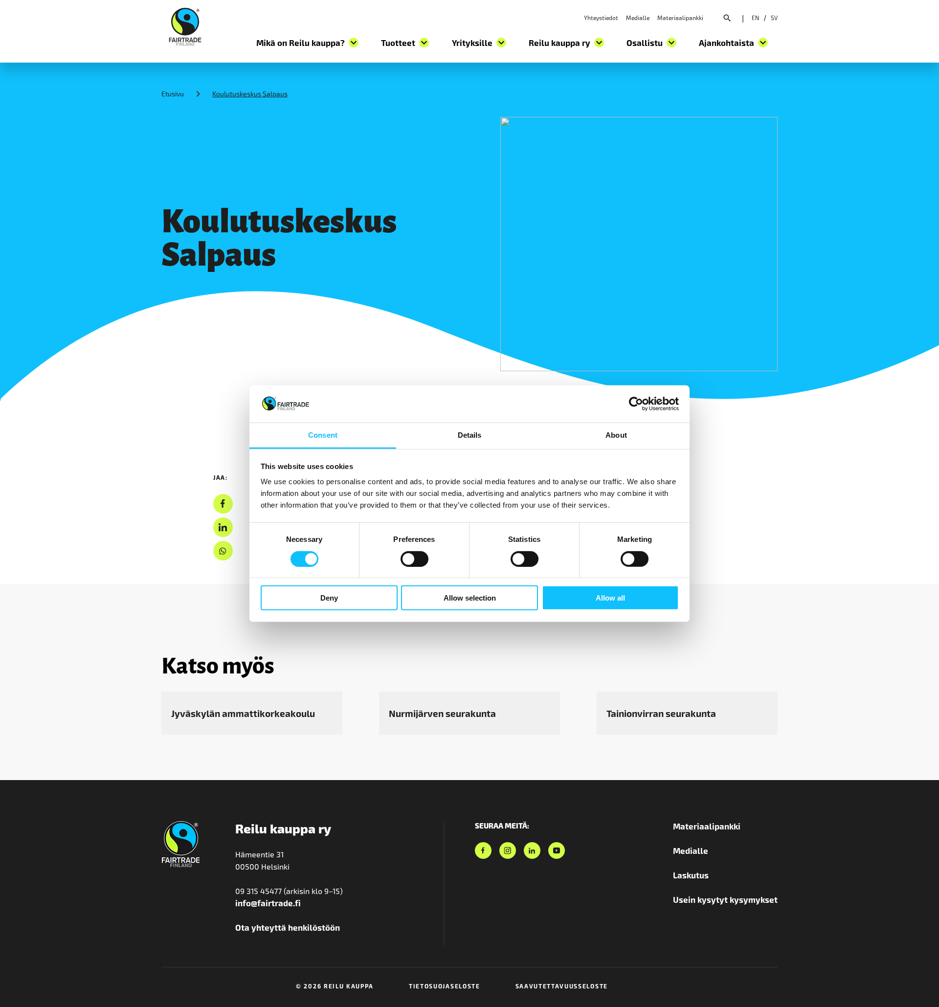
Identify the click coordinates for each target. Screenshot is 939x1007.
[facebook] (223, 504)
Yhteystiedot (601, 17)
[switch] (414, 558)
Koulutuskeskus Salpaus (250, 94)
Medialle (637, 17)
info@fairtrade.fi (268, 903)
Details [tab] (470, 435)
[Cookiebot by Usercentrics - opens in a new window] (636, 404)
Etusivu (172, 94)
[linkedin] (223, 527)
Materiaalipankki (680, 17)
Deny (329, 598)
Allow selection (470, 598)
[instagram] (508, 850)
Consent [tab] (322, 435)
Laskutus (691, 875)
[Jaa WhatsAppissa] (223, 551)
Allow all (610, 598)
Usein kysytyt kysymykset (725, 899)
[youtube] (556, 850)
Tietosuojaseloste (444, 986)
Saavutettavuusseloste (561, 986)
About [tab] (616, 435)
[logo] (185, 25)
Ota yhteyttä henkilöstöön (287, 927)
